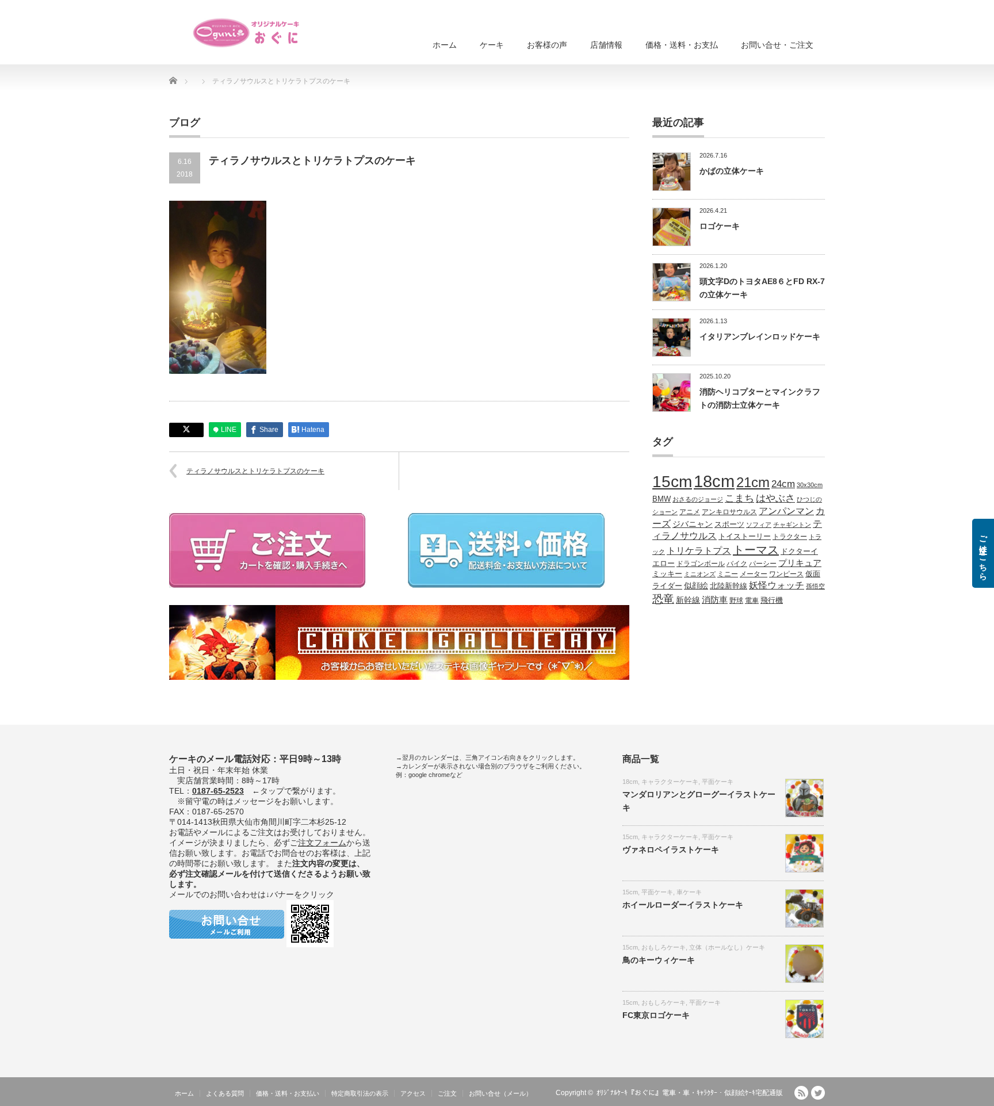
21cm (753, 482)
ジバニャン (692, 524)
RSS (801, 1093)
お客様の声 (547, 44)
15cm (672, 482)
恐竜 (663, 599)
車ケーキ (689, 892)
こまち (739, 498)
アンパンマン (786, 511)
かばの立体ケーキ (731, 170)
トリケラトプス (699, 551)
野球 (736, 600)
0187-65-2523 (218, 790)
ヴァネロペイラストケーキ (670, 849)
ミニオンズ (700, 574)
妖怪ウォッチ (776, 585)
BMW (661, 499)
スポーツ (729, 525)
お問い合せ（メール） (500, 1093)
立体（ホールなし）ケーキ (727, 947)
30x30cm (810, 484)
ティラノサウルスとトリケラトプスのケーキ (255, 471)
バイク (737, 563)
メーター (753, 573)
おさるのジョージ (697, 499)
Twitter (818, 1093)
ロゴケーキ (719, 226)
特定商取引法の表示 (359, 1093)
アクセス (413, 1093)
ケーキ (492, 44)
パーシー (763, 563)
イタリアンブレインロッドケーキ (759, 336)
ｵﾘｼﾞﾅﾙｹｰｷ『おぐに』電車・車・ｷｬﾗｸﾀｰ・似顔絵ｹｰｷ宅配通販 (690, 1093)
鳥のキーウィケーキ (658, 960)
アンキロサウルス (729, 511)
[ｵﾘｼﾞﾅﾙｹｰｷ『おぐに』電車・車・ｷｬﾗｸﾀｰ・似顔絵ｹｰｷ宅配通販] (246, 33)
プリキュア (799, 563)
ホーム (445, 44)
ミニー (727, 573)
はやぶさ (775, 498)
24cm (783, 483)
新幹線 (688, 599)
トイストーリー (744, 537)
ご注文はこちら (983, 553)
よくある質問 (225, 1093)
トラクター (790, 536)
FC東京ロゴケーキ (656, 1015)
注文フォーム (322, 842)
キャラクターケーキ (669, 781)
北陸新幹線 (728, 585)
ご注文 (447, 1093)
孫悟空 (815, 586)
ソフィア (758, 524)
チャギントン (792, 524)
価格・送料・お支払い (287, 1093)
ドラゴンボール (700, 563)
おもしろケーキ (663, 947)
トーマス (756, 550)
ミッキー (667, 573)
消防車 (715, 599)
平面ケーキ (717, 781)
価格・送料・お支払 (681, 44)
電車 (752, 600)
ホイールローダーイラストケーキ (682, 904)
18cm (714, 481)
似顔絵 (696, 585)
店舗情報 (606, 44)
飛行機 (771, 600)
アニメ (689, 511)
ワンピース (786, 573)
